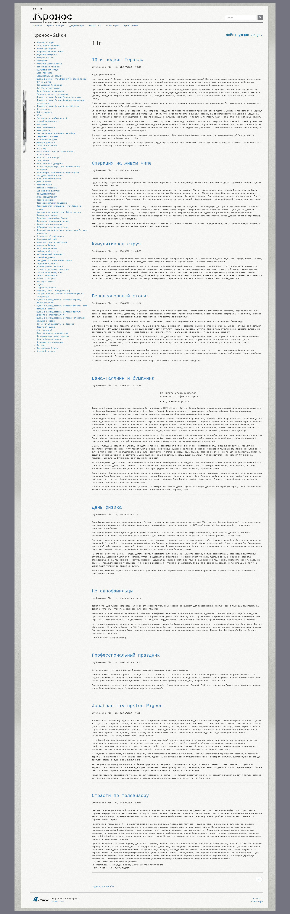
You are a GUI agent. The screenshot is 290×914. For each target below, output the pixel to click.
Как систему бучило (47, 348)
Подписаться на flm (103, 886)
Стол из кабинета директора (52, 333)
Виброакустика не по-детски (52, 227)
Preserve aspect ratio (49, 64)
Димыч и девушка (46, 142)
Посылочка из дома (47, 139)
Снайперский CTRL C (47, 251)
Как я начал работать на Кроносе (55, 324)
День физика (43, 130)
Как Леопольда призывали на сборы (56, 133)
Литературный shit (47, 239)
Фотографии (112, 25)
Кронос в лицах (55, 25)
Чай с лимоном (44, 112)
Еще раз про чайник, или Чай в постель (59, 212)
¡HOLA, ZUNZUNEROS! (47, 275)
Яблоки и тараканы (47, 188)
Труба (40, 284)
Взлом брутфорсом (46, 48)
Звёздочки (42, 124)
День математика (46, 127)
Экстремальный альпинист (50, 254)
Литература (95, 25)
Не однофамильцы (46, 194)
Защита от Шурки (46, 327)
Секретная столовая (47, 136)
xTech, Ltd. (58, 901)
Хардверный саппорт (47, 263)
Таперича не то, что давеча (52, 94)
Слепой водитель (46, 257)
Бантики (41, 345)
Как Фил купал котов (48, 88)
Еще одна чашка (45, 281)
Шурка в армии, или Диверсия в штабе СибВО (61, 79)
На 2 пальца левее (47, 248)
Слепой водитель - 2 (48, 121)
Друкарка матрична (47, 55)
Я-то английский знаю (49, 179)
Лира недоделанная (47, 197)
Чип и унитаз (44, 82)
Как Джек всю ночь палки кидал (54, 260)
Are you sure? (44, 330)
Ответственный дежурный (50, 163)
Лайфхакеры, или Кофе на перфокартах (58, 173)
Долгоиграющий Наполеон (50, 266)
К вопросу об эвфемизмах (50, 236)
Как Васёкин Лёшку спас (50, 272)
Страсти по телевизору (49, 224)
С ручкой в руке (46, 351)
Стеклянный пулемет (47, 215)
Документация (76, 25)
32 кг (40, 115)
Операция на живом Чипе (50, 52)
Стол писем (43, 160)
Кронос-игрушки (45, 200)
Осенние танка (44, 185)
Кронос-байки (131, 25)
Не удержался (44, 109)
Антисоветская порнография (52, 242)
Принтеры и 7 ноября (48, 157)
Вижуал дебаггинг (46, 245)
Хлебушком (42, 61)
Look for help (44, 73)
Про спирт (42, 148)
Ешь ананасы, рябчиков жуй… (52, 118)
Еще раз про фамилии (48, 191)
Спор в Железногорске (49, 339)
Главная (37, 25)
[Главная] (52, 14)
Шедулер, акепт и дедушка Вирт (54, 290)
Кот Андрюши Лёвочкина (49, 85)
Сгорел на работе (46, 287)
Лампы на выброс (46, 278)
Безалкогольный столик (49, 76)
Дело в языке (44, 182)
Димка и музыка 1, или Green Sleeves (58, 106)
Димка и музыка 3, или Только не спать (59, 97)
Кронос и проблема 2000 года (53, 269)
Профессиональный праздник (52, 203)
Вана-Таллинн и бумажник (50, 91)
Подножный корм (45, 42)
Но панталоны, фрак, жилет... (53, 336)
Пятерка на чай (45, 58)
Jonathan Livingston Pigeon (52, 218)
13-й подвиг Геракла (48, 45)
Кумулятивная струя (47, 70)
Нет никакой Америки (48, 67)
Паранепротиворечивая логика (53, 221)
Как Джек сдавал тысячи (50, 176)
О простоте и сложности (50, 342)
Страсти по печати (47, 145)
